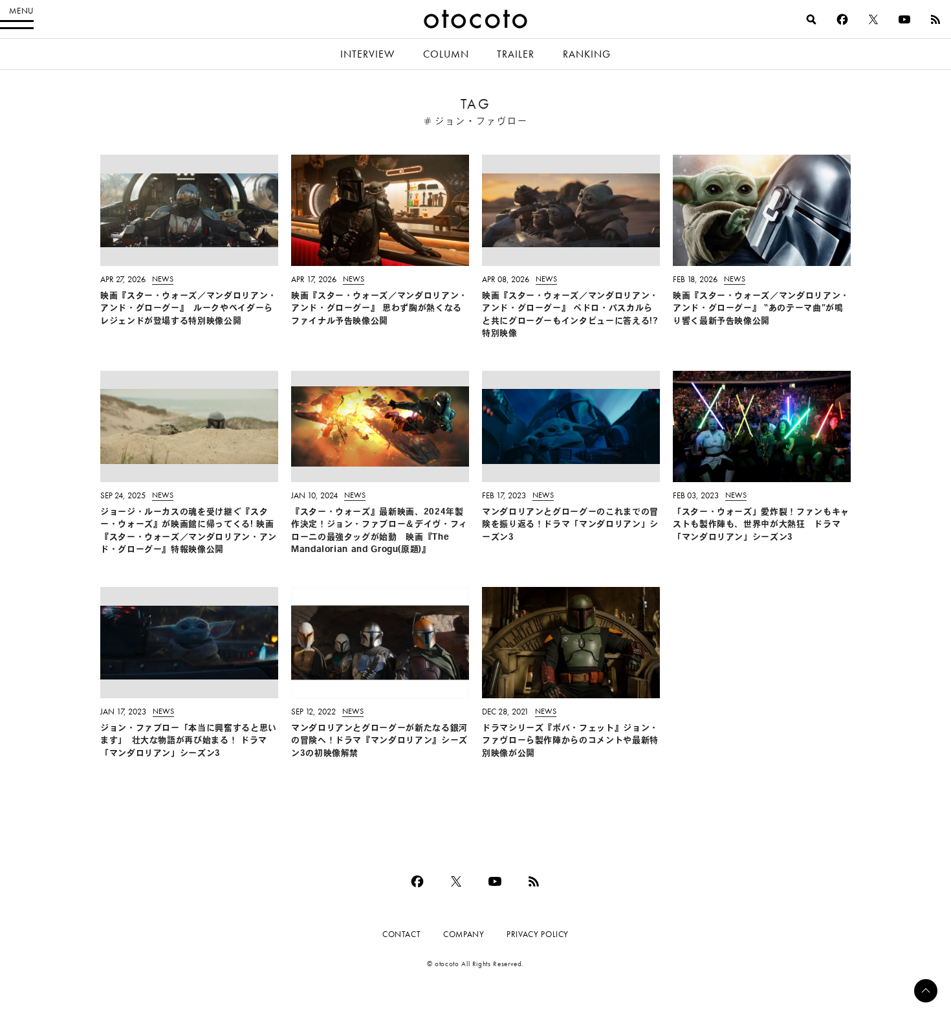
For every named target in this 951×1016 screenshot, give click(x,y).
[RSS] (935, 19)
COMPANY (463, 934)
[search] (811, 19)
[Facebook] (842, 19)
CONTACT (401, 934)
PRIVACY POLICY (538, 934)
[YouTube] (904, 19)
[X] (873, 19)
